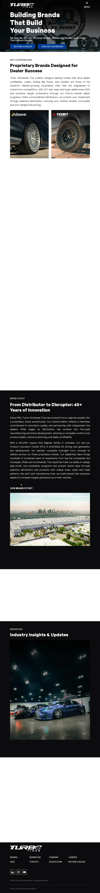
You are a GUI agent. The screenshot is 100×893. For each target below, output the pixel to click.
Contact (34, 862)
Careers (73, 857)
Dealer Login (55, 862)
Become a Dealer (77, 862)
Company (53, 857)
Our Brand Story (21, 488)
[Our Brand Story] (21, 485)
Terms (12, 889)
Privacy (19, 889)
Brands (13, 857)
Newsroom (35, 857)
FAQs (12, 862)
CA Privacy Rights (29, 889)
